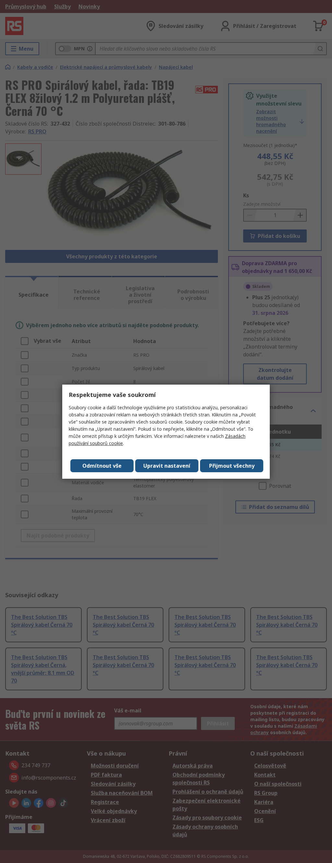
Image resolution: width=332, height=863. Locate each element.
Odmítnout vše (102, 465)
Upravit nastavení (166, 465)
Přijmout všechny (232, 465)
